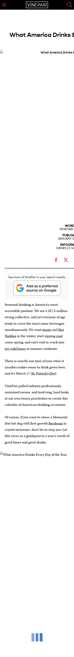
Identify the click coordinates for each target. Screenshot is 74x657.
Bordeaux (56, 423)
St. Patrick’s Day (43, 373)
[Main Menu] (4, 4)
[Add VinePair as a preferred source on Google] (37, 288)
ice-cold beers (15, 349)
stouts (46, 330)
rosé (59, 336)
